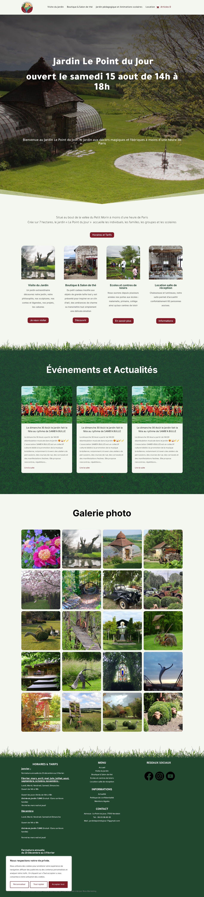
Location (150, 7)
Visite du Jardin (55, 7)
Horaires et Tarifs (102, 234)
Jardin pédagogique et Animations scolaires (119, 7)
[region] (39, 873)
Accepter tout (58, 885)
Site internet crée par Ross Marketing (79, 891)
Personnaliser (19, 885)
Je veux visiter (38, 320)
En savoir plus (123, 320)
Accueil (102, 768)
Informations (166, 320)
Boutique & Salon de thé (80, 7)
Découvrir (80, 320)
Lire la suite (29, 468)
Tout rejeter (38, 885)
